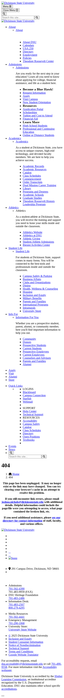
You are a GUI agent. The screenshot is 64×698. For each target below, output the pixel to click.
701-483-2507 (17, 604)
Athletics (13, 207)
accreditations (9, 688)
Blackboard (29, 392)
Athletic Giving (31, 238)
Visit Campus (30, 99)
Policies (27, 57)
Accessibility (30, 420)
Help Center (29, 411)
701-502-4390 (17, 588)
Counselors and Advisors (37, 357)
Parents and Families (34, 301)
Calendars (28, 45)
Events (12, 446)
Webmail (28, 401)
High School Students (35, 125)
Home (15, 474)
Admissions (15, 64)
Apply (26, 95)
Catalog (27, 172)
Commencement (32, 178)
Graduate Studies (32, 197)
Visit (11, 373)
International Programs (35, 304)
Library (27, 188)
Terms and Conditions (21, 651)
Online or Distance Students (38, 135)
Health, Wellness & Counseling (40, 288)
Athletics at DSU (32, 235)
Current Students (32, 348)
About (12, 26)
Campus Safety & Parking (37, 276)
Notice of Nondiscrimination (25, 645)
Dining (27, 285)
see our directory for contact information (31, 519)
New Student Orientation (37, 102)
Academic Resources (34, 169)
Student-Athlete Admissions (38, 241)
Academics (15, 138)
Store (11, 379)
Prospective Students (34, 345)
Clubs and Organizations (36, 282)
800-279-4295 (17, 607)
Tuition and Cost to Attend (37, 115)
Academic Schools (33, 194)
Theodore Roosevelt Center (38, 61)
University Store (32, 310)
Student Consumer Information (26, 641)
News (12, 449)
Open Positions (31, 436)
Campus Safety (31, 423)
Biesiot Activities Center (36, 244)
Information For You (27, 317)
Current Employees (33, 354)
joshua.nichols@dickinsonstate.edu (23, 501)
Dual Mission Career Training (39, 185)
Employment (30, 54)
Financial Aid (30, 118)
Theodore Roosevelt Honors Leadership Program (39, 203)
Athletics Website (32, 232)
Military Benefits (32, 298)
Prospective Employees (36, 351)
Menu (6, 6)
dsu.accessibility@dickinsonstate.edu (22, 663)
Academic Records (33, 166)
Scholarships (30, 112)
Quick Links (16, 385)
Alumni (27, 364)
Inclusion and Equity (34, 295)
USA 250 (28, 48)
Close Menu (9, 10)
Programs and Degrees (35, 191)
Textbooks (28, 439)
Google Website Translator (23, 654)
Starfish (27, 398)
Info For (13, 314)
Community (29, 338)
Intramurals (29, 307)
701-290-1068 (17, 623)
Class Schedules (32, 175)
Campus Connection (34, 395)
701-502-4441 (17, 616)
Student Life (15, 248)
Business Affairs (32, 279)
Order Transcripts (32, 182)
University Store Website (22, 629)
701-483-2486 (17, 598)
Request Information (34, 92)
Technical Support (33, 414)
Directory (28, 51)
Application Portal (33, 109)
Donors (27, 342)
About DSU (29, 42)
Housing (27, 291)
